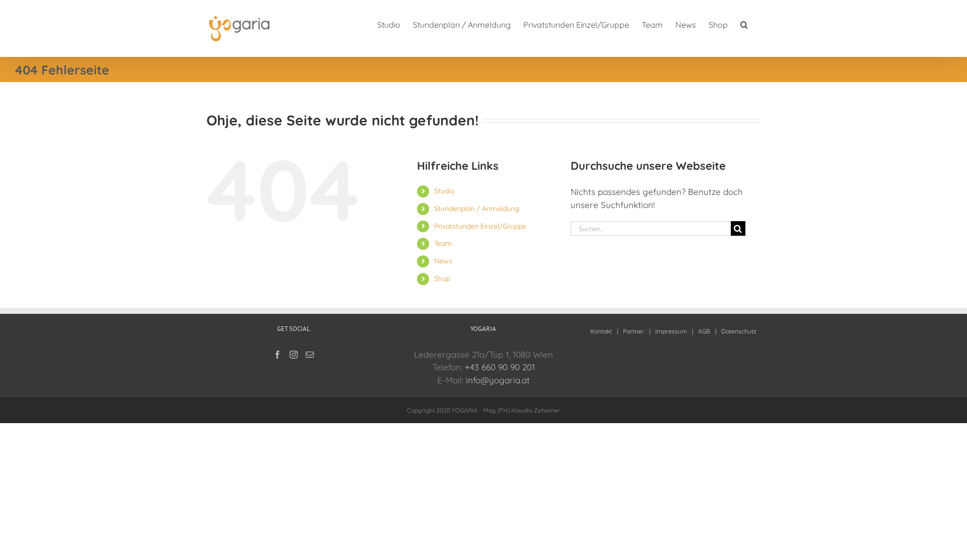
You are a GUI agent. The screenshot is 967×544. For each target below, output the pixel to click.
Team (443, 243)
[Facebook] (277, 355)
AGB (704, 331)
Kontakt (601, 331)
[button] (744, 24)
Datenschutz (738, 331)
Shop (442, 278)
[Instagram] (294, 355)
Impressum (671, 331)
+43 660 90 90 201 (500, 367)
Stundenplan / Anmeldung (476, 208)
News (443, 260)
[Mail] (310, 355)
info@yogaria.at (498, 380)
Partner (633, 331)
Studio (444, 190)
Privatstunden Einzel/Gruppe (480, 226)
